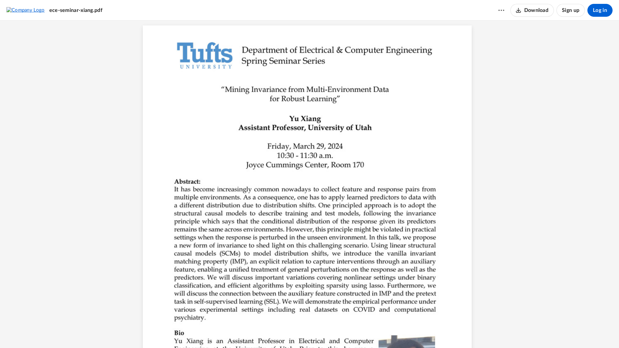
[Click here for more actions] (501, 10)
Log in (600, 10)
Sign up (570, 10)
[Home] (25, 10)
